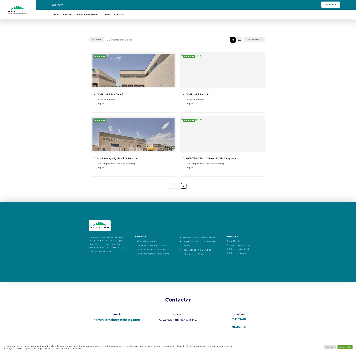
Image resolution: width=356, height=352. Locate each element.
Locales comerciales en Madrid (153, 253)
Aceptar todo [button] (345, 347)
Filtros (98, 39)
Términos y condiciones (238, 245)
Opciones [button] (330, 347)
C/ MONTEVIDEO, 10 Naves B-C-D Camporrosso (211, 158)
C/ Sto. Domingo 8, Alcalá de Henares (116, 158)
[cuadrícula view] (233, 40)
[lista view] (239, 40)
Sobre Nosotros (234, 241)
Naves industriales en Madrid (152, 245)
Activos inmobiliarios (87, 15)
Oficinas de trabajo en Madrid (152, 249)
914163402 (239, 319)
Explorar (329, 4)
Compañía (67, 15)
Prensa (107, 15)
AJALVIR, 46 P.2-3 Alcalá (108, 94)
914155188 (239, 327)
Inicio (56, 15)
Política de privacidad (238, 249)
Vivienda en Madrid (147, 241)
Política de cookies (236, 253)
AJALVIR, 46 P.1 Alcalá (196, 94)
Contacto (119, 15)
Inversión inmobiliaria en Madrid (199, 237)
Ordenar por (253, 39)
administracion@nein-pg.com (117, 320)
